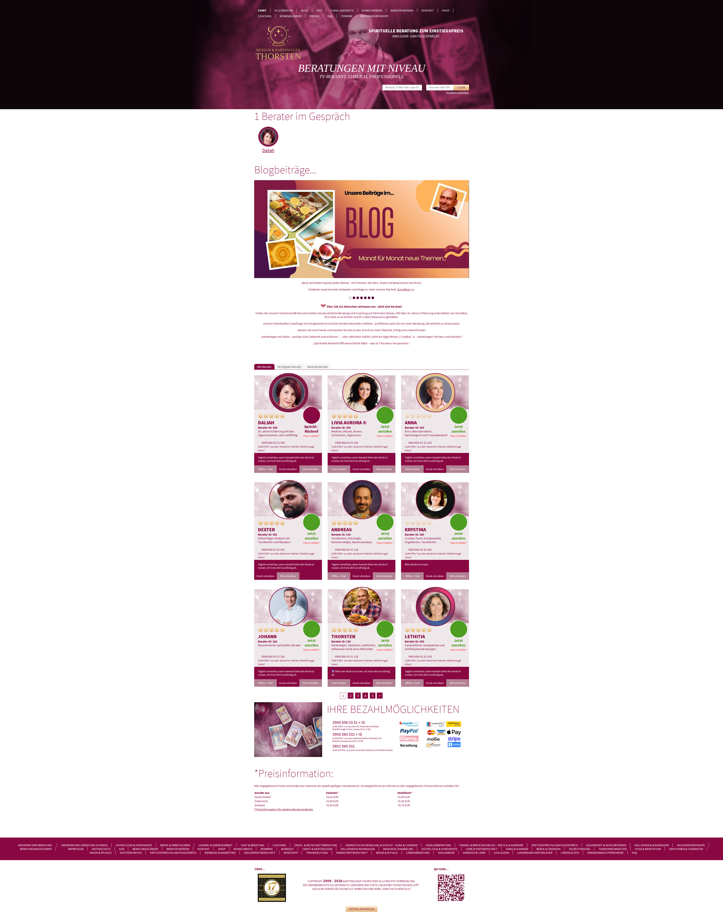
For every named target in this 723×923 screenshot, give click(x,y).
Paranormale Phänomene (605, 852)
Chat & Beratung (252, 845)
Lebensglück (570, 852)
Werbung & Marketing (220, 852)
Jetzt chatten (338, 469)
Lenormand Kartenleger (534, 852)
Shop (445, 10)
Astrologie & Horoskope (134, 845)
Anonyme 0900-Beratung (35, 845)
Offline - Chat (265, 469)
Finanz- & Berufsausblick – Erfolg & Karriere (491, 845)
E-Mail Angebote (342, 10)
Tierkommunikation (613, 849)
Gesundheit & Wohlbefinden (606, 845)
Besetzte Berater (317, 367)
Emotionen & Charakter (686, 849)
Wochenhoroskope (374, 16)
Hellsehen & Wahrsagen (652, 845)
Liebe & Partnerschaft (482, 849)
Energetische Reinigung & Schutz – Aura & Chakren (381, 845)
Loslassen (501, 852)
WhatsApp (291, 852)
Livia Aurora (346, 422)
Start (262, 10)
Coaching (265, 16)
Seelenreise (446, 852)
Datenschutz (101, 849)
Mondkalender (290, 16)
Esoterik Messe (131, 852)
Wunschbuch (243, 849)
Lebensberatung (418, 852)
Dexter (266, 529)
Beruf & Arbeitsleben (175, 845)
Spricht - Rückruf (311, 429)
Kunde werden (372, 10)
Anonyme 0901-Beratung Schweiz (84, 845)
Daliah (268, 150)
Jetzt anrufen (385, 429)
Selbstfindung (579, 849)
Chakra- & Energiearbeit (215, 845)
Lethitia (415, 636)
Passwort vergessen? (457, 92)
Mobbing (267, 849)
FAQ (330, 16)
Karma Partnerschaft (352, 852)
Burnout (287, 849)
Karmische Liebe (474, 852)
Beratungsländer (145, 849)
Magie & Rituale (101, 852)
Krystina (415, 529)
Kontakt (428, 10)
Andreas (341, 529)
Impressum (76, 849)
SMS (319, 10)
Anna (411, 422)
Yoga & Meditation (648, 849)
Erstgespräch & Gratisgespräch (555, 845)
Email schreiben (288, 469)
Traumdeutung (317, 852)
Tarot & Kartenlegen (317, 849)
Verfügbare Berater (290, 367)
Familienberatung (438, 845)
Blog (304, 10)
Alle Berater (284, 10)
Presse (314, 16)
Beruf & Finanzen (548, 849)
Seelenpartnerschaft (259, 852)
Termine (346, 16)
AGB (121, 849)
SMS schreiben (311, 469)
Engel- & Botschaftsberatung (315, 845)
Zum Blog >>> (405, 289)
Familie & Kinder (517, 849)
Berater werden (401, 10)
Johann (267, 636)
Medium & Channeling (398, 849)
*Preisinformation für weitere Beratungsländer (283, 809)
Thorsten (343, 636)
